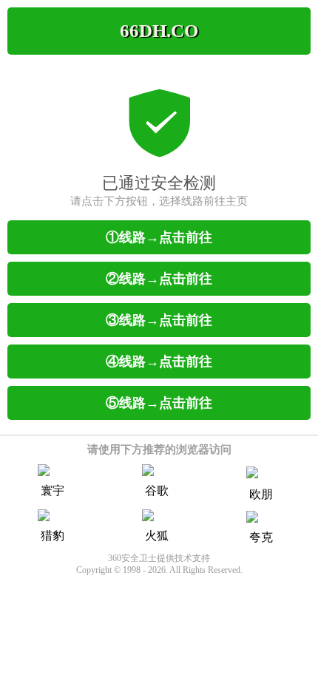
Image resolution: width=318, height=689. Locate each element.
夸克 (261, 537)
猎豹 (52, 535)
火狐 (157, 535)
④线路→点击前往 (159, 361)
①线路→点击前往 (159, 237)
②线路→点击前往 (159, 278)
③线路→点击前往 (159, 320)
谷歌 (157, 490)
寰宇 (52, 490)
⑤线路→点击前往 (159, 403)
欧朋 (261, 494)
